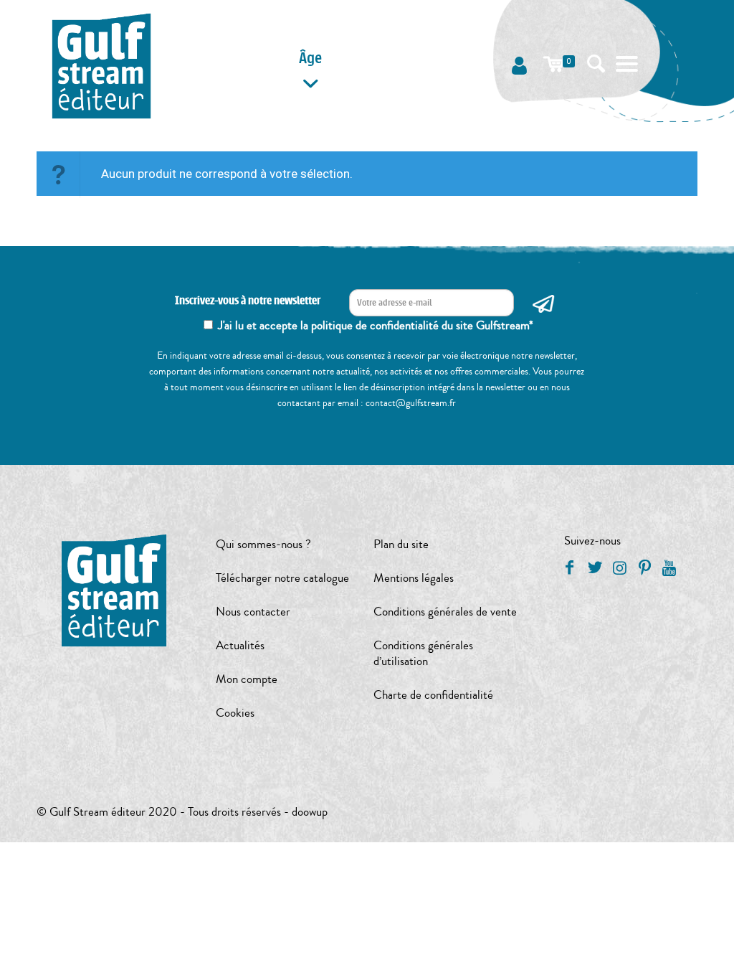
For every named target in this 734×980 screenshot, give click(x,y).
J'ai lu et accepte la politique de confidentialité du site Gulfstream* (375, 325)
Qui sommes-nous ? (263, 544)
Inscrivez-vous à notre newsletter (247, 301)
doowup (310, 812)
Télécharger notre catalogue (282, 578)
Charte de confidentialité (433, 695)
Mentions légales (413, 578)
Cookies (235, 713)
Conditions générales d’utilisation (423, 653)
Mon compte (246, 679)
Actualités (240, 645)
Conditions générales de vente (445, 612)
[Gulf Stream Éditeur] (101, 64)
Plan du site (401, 544)
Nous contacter (253, 612)
